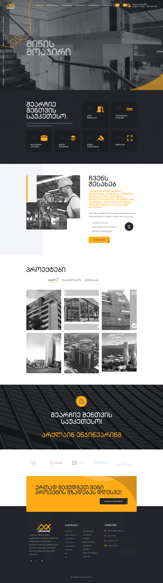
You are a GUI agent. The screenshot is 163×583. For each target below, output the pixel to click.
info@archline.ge (113, 546)
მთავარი (39, 5)
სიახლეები (107, 5)
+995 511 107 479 (113, 541)
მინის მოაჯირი (64, 145)
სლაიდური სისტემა (121, 117)
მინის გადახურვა (93, 145)
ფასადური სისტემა (36, 145)
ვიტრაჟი (120, 144)
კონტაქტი (69, 550)
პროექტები (80, 5)
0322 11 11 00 (111, 536)
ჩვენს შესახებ (52, 5)
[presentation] (135, 47)
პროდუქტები (67, 5)
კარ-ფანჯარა (92, 117)
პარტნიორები (93, 5)
